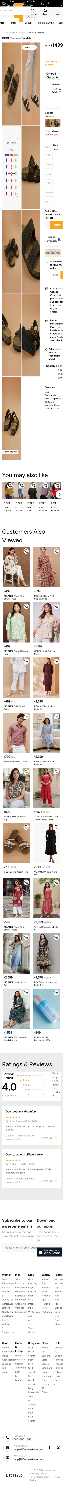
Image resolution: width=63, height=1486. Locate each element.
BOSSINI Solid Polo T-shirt (16, 761)
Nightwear (7, 1312)
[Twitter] (58, 1448)
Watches (19, 1307)
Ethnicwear (8, 1283)
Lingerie (6, 1307)
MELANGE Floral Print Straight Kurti (14, 597)
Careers (45, 1355)
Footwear (10, 33)
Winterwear (8, 1303)
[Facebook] (49, 1448)
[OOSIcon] (56, 123)
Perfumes (46, 1312)
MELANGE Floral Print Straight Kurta (44, 597)
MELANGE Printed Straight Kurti (16, 652)
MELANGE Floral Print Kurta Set (44, 762)
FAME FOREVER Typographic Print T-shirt (55, 509)
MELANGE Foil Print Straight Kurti (31, 509)
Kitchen (19, 1363)
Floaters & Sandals (35, 33)
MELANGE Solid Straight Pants (15, 707)
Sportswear (8, 1316)
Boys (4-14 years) (31, 1351)
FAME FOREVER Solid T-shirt (8, 509)
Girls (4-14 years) (31, 1380)
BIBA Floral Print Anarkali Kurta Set (45, 983)
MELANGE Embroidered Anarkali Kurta (15, 1038)
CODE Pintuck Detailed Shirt (44, 652)
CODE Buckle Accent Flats (16, 872)
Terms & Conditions (40, 1477)
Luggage (6, 1364)
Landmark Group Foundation (47, 1371)
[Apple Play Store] (49, 1252)
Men (21, 33)
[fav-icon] (33, 11)
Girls (57, 1316)
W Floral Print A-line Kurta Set (46, 928)
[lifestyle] (14, 1475)
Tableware (20, 1367)
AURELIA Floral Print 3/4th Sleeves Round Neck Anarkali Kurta (46, 818)
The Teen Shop (31, 1328)
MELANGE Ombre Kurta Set (15, 983)
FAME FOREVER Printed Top (15, 818)
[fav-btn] (10, 485)
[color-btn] (56, 123)
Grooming (20, 1303)
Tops (4, 1279)
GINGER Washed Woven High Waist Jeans (19, 509)
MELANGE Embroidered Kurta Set (45, 707)
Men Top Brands (58, 1303)
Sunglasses (21, 1312)
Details (52, 251)
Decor (18, 1355)
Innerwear (20, 1299)
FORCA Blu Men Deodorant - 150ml (42, 1038)
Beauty (5, 1320)
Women (59, 1279)
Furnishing (20, 1359)
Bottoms (6, 1287)
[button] (29, 47)
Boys (57, 1312)
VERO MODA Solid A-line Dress (45, 873)
